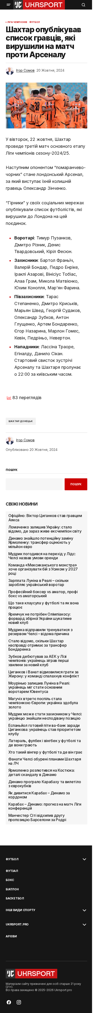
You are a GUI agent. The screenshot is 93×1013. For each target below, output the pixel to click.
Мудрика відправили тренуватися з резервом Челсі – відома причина (40, 632)
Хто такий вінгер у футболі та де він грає (45, 752)
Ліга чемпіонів (17, 22)
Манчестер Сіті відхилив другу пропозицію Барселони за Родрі (37, 817)
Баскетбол (15, 898)
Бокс (10, 880)
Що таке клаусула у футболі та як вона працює (43, 605)
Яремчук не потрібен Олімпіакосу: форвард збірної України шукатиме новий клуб (40, 618)
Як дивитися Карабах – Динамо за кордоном (39, 795)
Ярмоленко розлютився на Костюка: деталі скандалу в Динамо (41, 772)
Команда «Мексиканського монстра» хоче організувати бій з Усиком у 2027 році (43, 569)
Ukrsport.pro (17, 924)
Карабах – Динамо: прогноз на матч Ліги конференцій (44, 806)
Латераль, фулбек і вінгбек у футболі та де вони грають (44, 743)
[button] (8, 5)
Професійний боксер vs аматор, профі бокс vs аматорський (43, 594)
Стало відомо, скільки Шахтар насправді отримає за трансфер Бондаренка (37, 645)
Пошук (76, 484)
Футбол (34, 22)
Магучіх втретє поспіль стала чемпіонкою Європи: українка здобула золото (43, 703)
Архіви (11, 936)
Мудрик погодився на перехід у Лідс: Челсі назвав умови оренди (42, 556)
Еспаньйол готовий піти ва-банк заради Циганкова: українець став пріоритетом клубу (44, 729)
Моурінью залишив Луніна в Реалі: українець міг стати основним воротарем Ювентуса (39, 687)
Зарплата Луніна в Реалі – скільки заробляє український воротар (38, 583)
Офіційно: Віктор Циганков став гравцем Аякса (45, 518)
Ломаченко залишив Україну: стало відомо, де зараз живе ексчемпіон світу (45, 529)
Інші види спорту (20, 910)
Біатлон (12, 889)
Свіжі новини (22, 504)
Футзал (12, 871)
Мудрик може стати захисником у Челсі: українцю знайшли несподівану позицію (45, 716)
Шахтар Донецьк (21, 421)
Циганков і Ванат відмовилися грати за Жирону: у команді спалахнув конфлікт (43, 674)
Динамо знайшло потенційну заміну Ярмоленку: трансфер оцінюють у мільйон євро (40, 542)
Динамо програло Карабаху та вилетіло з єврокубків (44, 784)
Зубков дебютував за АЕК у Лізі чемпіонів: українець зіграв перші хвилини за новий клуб (38, 660)
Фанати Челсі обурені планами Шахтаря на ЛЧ (44, 761)
